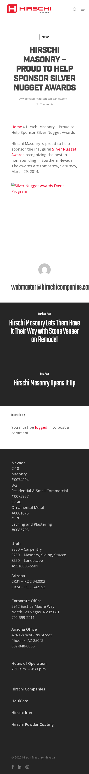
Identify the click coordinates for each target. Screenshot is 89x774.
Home (16, 126)
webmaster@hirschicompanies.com (44, 98)
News (45, 37)
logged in (43, 427)
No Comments (44, 104)
